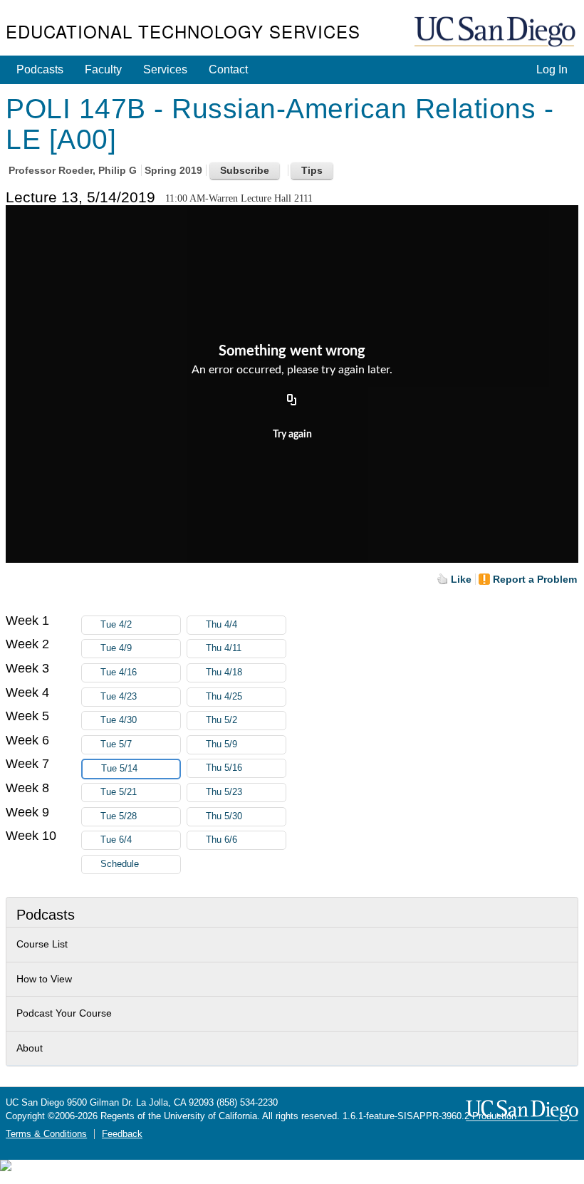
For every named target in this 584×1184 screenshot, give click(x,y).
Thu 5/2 (221, 720)
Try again (292, 435)
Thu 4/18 (224, 672)
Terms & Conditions (46, 1134)
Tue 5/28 (118, 816)
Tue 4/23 (118, 697)
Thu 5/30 (224, 816)
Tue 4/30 (118, 720)
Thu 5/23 (224, 792)
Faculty (103, 69)
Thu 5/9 (221, 744)
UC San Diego (496, 32)
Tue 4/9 (116, 648)
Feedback (122, 1134)
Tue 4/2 (116, 625)
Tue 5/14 (119, 769)
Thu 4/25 (224, 697)
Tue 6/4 (116, 840)
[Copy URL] (292, 400)
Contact (228, 69)
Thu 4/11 (223, 648)
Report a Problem (535, 579)
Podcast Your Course (64, 1013)
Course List (42, 944)
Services (165, 69)
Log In (552, 69)
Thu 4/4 (221, 625)
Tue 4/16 (118, 672)
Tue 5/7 (116, 744)
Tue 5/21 (118, 792)
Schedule (119, 864)
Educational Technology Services (183, 31)
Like (461, 579)
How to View (44, 979)
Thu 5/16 (224, 768)
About (29, 1048)
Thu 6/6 (221, 840)
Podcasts (39, 69)
